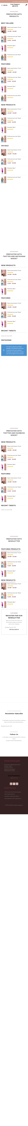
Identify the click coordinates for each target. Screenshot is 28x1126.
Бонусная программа (9, 769)
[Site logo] (15, 5)
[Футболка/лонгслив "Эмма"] (3, 39)
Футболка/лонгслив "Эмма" (14, 36)
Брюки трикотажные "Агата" (14, 27)
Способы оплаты (8, 767)
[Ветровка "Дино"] (3, 48)
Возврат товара (8, 766)
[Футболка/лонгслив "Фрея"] (3, 57)
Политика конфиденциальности (12, 764)
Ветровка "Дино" (11, 45)
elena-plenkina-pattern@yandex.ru (19, 1)
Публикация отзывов (9, 770)
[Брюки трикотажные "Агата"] (3, 30)
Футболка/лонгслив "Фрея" (14, 54)
